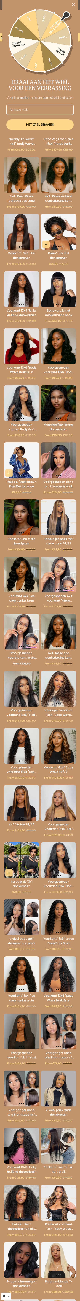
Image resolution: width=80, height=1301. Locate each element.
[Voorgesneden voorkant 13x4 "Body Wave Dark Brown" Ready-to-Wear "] (58, 860)
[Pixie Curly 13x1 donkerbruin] (58, 232)
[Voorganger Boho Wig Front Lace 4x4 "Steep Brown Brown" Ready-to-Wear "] (21, 1088)
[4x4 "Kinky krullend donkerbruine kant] (58, 175)
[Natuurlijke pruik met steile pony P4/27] (58, 517)
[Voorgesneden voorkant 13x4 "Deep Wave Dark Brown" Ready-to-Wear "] (21, 746)
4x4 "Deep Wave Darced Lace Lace (22, 198)
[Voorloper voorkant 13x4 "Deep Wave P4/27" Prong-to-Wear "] (58, 689)
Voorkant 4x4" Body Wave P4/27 (58, 769)
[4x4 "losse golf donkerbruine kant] (58, 631)
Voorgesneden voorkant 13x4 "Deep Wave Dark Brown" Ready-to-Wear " (21, 769)
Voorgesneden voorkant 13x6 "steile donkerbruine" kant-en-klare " (21, 712)
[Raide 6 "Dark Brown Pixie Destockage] (21, 460)
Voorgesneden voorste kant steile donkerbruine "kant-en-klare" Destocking (21, 655)
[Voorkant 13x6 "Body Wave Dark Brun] (21, 346)
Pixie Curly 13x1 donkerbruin (58, 255)
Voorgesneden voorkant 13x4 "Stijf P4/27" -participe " (59, 826)
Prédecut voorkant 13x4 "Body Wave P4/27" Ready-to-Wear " (58, 1226)
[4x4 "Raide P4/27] (21, 803)
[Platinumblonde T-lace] (58, 1260)
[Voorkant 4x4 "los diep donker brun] (21, 574)
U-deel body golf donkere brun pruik (21, 941)
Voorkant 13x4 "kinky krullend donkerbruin (21, 313)
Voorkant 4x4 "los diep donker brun (22, 598)
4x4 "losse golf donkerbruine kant (58, 655)
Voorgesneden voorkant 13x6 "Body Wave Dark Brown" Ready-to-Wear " (58, 370)
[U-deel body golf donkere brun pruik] (21, 917)
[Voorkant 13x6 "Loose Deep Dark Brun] (58, 917)
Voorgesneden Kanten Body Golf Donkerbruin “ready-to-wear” (21, 427)
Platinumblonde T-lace (58, 1283)
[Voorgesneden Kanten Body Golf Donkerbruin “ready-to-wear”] (21, 403)
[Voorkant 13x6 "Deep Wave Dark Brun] (58, 974)
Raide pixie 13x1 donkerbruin (21, 884)
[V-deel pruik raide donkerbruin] (58, 1088)
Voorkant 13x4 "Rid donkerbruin (21, 255)
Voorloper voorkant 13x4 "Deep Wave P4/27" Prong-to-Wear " (58, 712)
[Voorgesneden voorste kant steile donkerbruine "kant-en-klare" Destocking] (21, 631)
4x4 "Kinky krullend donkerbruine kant (58, 198)
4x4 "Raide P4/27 (21, 824)
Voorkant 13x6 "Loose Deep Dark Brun (58, 941)
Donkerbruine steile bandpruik (21, 541)
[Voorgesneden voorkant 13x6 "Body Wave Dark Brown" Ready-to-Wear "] (58, 346)
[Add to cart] (46, 244)
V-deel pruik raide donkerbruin (58, 1112)
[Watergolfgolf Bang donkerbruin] (58, 403)
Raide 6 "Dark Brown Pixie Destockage (21, 484)
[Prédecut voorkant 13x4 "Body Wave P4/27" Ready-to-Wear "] (58, 1203)
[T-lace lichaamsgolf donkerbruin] (21, 1260)
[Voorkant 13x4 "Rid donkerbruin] (21, 232)
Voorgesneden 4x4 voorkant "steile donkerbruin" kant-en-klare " (58, 598)
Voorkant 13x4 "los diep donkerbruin (21, 998)
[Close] (73, 4)
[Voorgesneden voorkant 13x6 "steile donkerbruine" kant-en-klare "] (21, 689)
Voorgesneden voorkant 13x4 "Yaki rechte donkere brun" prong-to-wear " (21, 1055)
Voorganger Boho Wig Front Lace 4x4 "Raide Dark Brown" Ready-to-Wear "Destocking (59, 1055)
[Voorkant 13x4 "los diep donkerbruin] (21, 974)
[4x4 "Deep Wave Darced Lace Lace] (21, 175)
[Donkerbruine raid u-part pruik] (58, 1146)
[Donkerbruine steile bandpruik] (21, 517)
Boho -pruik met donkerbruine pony (58, 313)
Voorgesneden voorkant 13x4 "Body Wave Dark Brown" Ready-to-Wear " (58, 884)
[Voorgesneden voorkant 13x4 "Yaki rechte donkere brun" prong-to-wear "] (21, 1031)
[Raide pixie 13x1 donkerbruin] (21, 860)
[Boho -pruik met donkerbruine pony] (58, 289)
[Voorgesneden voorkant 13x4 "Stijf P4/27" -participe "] (58, 803)
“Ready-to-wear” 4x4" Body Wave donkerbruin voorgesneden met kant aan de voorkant (21, 141)
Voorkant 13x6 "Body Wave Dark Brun (21, 370)
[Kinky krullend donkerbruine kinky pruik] (21, 1203)
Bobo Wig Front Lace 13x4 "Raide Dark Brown (58, 141)
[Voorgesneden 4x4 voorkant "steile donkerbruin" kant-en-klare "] (58, 574)
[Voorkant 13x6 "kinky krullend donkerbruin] (21, 1146)
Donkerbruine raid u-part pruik (58, 1169)
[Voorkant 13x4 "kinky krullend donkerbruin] (21, 289)
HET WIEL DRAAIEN (40, 124)
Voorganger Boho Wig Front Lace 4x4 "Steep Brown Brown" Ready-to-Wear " (21, 1112)
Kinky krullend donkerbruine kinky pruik (21, 1226)
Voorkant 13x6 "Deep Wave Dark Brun (58, 998)
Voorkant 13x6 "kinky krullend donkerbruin (21, 1169)
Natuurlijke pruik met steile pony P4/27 (59, 541)
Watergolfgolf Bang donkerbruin (58, 427)
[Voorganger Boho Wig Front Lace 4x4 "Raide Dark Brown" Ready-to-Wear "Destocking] (58, 1031)
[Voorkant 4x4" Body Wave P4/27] (58, 746)
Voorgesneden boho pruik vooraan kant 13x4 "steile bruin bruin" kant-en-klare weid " (58, 484)
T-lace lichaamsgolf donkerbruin (21, 1283)
